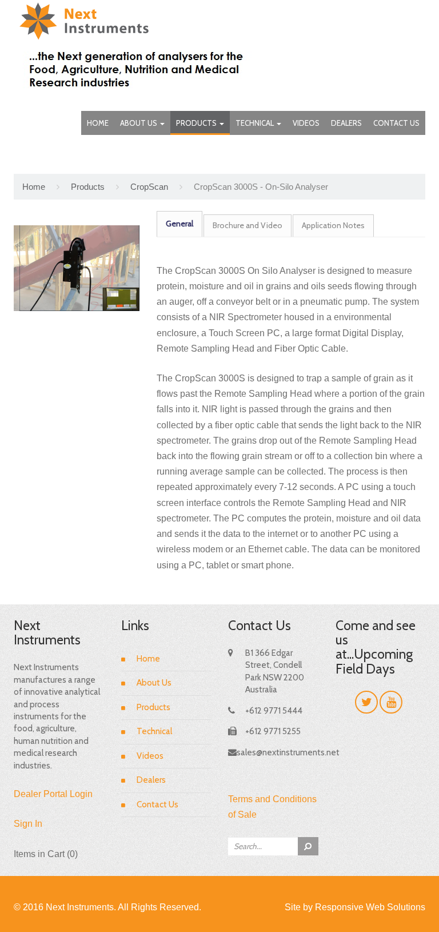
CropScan (149, 187)
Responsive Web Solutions (370, 907)
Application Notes (333, 225)
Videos (306, 123)
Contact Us (396, 123)
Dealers (346, 123)
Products (197, 123)
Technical (256, 123)
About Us (139, 123)
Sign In (28, 824)
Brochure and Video (247, 225)
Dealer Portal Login (53, 794)
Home (98, 123)
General (179, 223)
